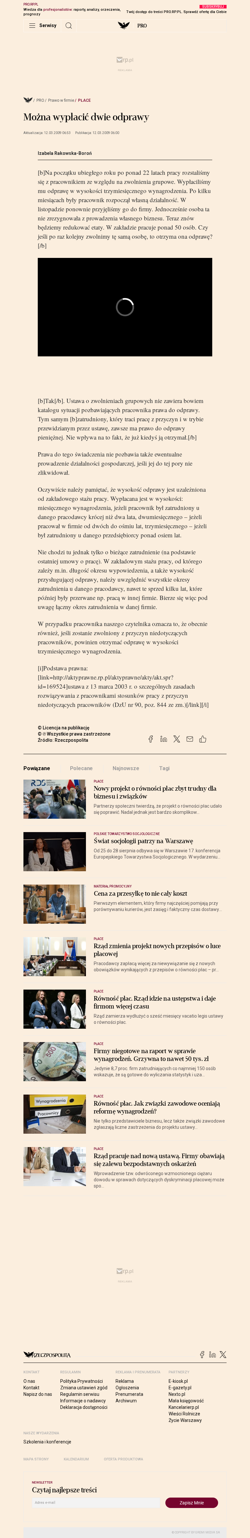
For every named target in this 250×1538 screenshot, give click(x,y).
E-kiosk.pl (178, 1381)
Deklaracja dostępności (83, 1407)
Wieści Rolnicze (184, 1413)
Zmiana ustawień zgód (83, 1387)
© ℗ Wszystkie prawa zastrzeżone (74, 734)
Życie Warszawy (185, 1420)
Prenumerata (129, 1394)
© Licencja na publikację (64, 727)
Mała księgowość (186, 1400)
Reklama (125, 1381)
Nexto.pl (177, 1394)
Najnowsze (126, 768)
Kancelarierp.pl (184, 1407)
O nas (29, 1381)
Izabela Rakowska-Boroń (65, 153)
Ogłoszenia (127, 1387)
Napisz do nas (37, 1394)
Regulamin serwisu (79, 1394)
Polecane (81, 768)
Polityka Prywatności (81, 1381)
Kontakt (31, 1387)
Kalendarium (76, 1459)
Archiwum (126, 1400)
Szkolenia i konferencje (47, 1441)
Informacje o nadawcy (83, 1400)
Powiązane (36, 768)
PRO (142, 25)
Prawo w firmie (61, 100)
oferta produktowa (123, 1459)
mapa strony (36, 1459)
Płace (84, 100)
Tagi (164, 768)
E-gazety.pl (180, 1387)
